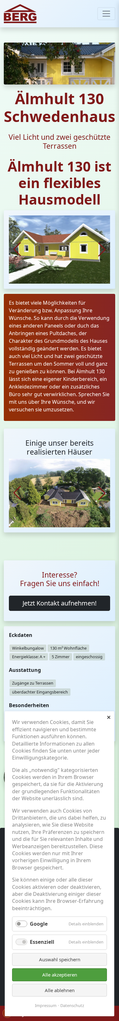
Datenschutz (72, 1005)
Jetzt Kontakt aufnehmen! (59, 603)
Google (39, 923)
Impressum (45, 1005)
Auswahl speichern (59, 959)
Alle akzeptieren (59, 974)
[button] (102, 249)
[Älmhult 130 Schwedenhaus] (59, 249)
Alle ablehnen (60, 990)
